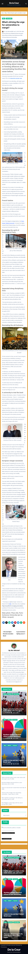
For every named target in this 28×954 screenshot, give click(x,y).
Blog (4, 18)
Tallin (21, 35)
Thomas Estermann (7, 37)
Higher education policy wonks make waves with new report (13, 710)
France (4, 33)
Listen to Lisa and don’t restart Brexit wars (12, 787)
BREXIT (9, 719)
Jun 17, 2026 (15, 712)
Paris (4, 35)
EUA (23, 31)
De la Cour (14, 3)
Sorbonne (17, 35)
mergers (21, 33)
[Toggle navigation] (2, 4)
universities (14, 37)
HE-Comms (16, 694)
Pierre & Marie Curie (10, 35)
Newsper (18, 945)
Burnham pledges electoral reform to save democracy (12, 735)
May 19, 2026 (16, 764)
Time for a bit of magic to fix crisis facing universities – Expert (13, 935)
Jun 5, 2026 (15, 738)
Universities (9, 18)
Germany (9, 33)
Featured (10, 694)
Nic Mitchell (8, 31)
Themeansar (4, 947)
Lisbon (17, 33)
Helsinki (13, 33)
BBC (10, 604)
